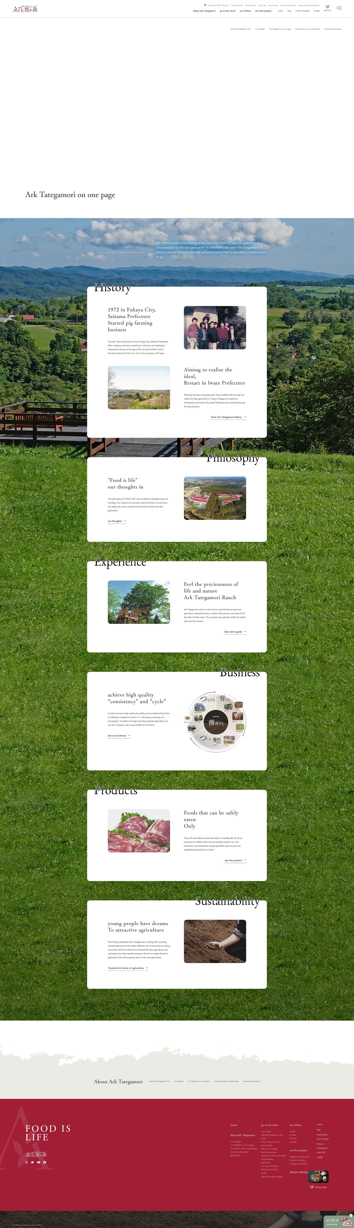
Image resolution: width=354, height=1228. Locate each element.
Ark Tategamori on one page (242, 1145)
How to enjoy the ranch (270, 1141)
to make (293, 1134)
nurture (292, 1131)
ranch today (266, 1131)
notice (280, 10)
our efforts (245, 10)
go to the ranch (227, 10)
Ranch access (250, 5)
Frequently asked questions (308, 5)
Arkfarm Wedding (302, 10)
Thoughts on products (298, 1163)
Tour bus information (269, 1166)
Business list (235, 1155)
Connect (293, 1138)
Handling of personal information (27, 1224)
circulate (293, 1141)
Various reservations (288, 5)
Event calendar (237, 5)
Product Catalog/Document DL (322, 1148)
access (264, 1172)
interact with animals (269, 1148)
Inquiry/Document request (271, 1176)
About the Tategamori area (272, 1134)
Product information (298, 1160)
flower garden (266, 1145)
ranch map (262, 5)
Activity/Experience (269, 1152)
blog (289, 10)
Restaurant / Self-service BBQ (273, 1155)
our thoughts (236, 1141)
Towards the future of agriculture (244, 1148)
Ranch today (273, 5)
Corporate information (240, 1151)
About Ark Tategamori (204, 10)
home (234, 1125)
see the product (263, 10)
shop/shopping (267, 1159)
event (263, 1138)
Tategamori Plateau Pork (299, 1156)
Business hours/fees (269, 1169)
